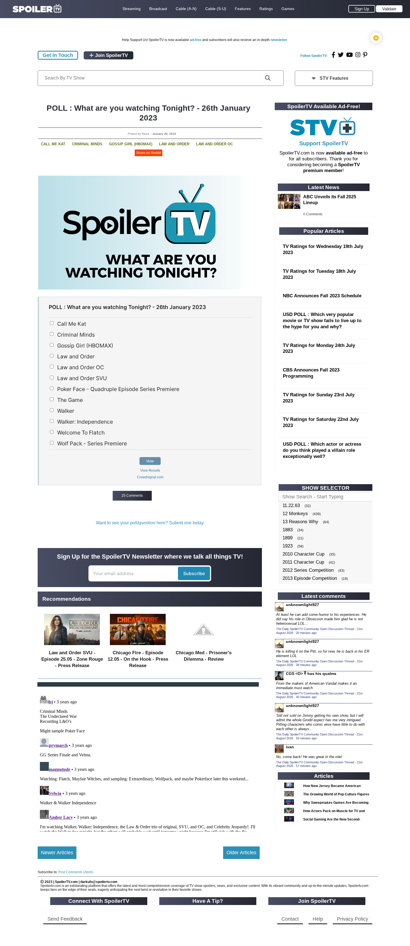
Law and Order (174, 144)
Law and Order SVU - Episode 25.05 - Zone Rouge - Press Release (72, 659)
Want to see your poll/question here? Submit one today (150, 522)
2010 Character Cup (303, 554)
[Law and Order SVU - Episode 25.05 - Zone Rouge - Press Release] (72, 646)
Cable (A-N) (186, 8)
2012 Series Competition (308, 570)
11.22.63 (291, 505)
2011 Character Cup (303, 562)
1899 (288, 537)
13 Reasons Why (300, 521)
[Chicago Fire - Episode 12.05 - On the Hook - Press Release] (138, 646)
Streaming (131, 8)
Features (243, 8)
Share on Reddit (148, 153)
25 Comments (132, 496)
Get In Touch (58, 55)
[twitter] (340, 55)
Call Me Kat (53, 144)
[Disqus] (149, 762)
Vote (150, 461)
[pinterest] (365, 55)
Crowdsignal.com (150, 477)
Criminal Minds (87, 144)
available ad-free (344, 153)
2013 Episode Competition (310, 578)
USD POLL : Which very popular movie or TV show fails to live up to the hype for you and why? (322, 320)
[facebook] (333, 55)
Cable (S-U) (215, 8)
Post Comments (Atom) (75, 872)
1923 (288, 546)
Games (287, 8)
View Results (150, 470)
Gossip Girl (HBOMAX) (130, 144)
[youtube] (349, 55)
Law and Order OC (214, 144)
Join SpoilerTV (111, 55)
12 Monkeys (295, 513)
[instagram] (357, 55)
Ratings (266, 8)
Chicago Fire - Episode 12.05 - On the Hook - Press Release (138, 659)
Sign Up (361, 8)
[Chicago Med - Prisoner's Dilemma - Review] (203, 646)
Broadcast (158, 8)
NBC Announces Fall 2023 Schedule (322, 295)
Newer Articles (57, 852)
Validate (389, 8)
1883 (288, 529)
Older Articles (241, 852)
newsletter (279, 40)
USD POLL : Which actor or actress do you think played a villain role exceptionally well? (322, 450)
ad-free (195, 40)
